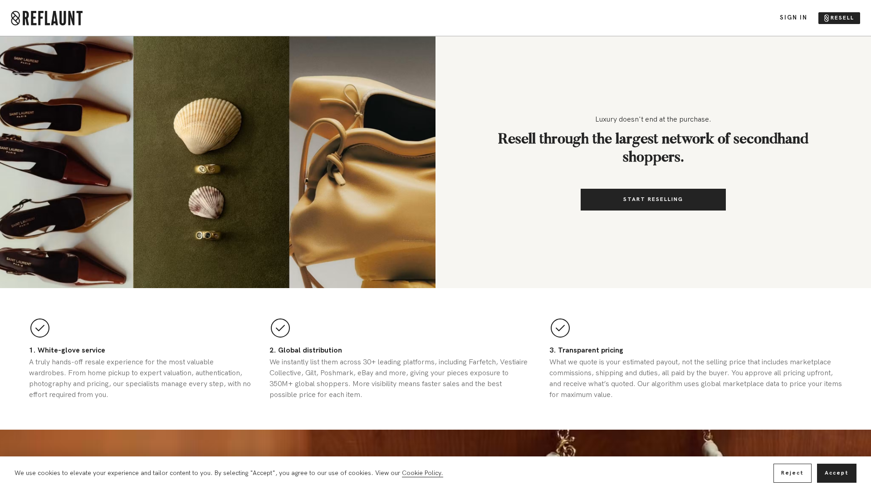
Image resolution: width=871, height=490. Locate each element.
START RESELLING (653, 199)
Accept (837, 473)
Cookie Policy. (422, 473)
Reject (792, 473)
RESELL (842, 18)
